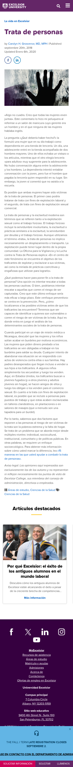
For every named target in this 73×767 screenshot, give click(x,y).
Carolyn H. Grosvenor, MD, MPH (27, 44)
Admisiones (36, 668)
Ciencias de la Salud (42, 490)
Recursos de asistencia (37, 655)
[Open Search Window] (58, 6)
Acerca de (36, 672)
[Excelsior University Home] (13, 4)
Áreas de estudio (18, 490)
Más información (35, 598)
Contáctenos (36, 676)
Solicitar (44, 763)
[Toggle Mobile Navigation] (69, 5)
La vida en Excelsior (17, 21)
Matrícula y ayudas (36, 663)
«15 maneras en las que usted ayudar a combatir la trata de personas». (36, 455)
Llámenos (63, 763)
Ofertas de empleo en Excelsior (36, 680)
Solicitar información (17, 763)
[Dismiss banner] (70, 729)
